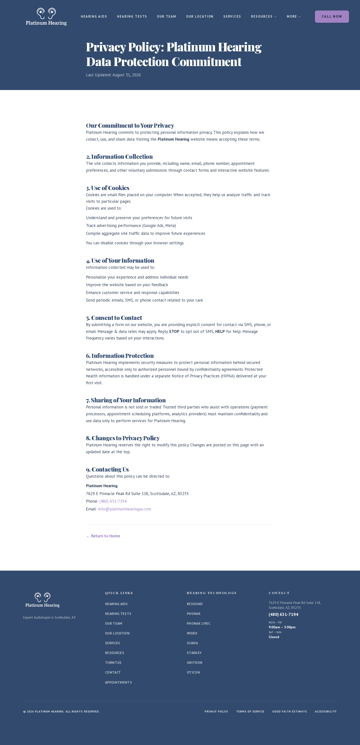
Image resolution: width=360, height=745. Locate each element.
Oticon (193, 672)
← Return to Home (103, 536)
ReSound (195, 604)
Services (232, 16)
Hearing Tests (132, 16)
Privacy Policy (216, 711)
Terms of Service (250, 711)
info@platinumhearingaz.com (124, 509)
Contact (113, 672)
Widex (192, 633)
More (292, 16)
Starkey (194, 653)
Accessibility (326, 711)
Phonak (194, 613)
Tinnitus (113, 662)
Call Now (332, 16)
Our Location (200, 16)
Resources (262, 16)
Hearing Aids (94, 16)
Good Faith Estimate (289, 711)
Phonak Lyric (198, 623)
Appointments (118, 682)
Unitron (194, 662)
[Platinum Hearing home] (46, 16)
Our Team (166, 16)
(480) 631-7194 (113, 501)
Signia (192, 643)
